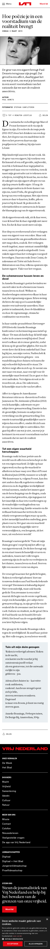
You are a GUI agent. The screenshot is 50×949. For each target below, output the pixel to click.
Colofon (6, 828)
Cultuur (6, 800)
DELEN (45, 115)
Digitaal (6, 856)
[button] (25, 938)
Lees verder (17, 936)
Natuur (6, 804)
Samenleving (9, 791)
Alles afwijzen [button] (36, 944)
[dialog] (25, 933)
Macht (5, 781)
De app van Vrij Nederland (16, 842)
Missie (5, 819)
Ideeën (5, 795)
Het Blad (7, 767)
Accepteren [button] (12, 944)
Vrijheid (6, 786)
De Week (7, 763)
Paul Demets (8, 100)
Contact (6, 823)
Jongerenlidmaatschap (14, 865)
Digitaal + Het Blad (12, 861)
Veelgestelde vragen (13, 837)
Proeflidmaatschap (12, 870)
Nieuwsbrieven (10, 833)
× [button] (47, 919)
